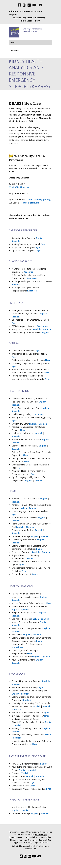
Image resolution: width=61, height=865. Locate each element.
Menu (16, 50)
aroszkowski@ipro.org (39, 199)
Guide (30, 558)
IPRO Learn (26, 20)
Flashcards (38, 414)
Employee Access (16, 837)
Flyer (43, 244)
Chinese (30, 527)
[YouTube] (34, 5)
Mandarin (16, 709)
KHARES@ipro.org (20, 187)
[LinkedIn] (29, 5)
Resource (28, 272)
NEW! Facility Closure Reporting (29, 17)
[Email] (40, 5)
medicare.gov (41, 834)
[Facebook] (20, 5)
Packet (39, 549)
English (39, 238)
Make (21, 846)
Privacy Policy (45, 837)
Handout (26, 700)
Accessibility (31, 837)
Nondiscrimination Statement (23, 840)
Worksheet (43, 326)
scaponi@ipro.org (30, 202)
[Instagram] (24, 5)
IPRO (37, 20)
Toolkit (35, 574)
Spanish (16, 241)
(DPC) (48, 789)
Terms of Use (45, 840)
